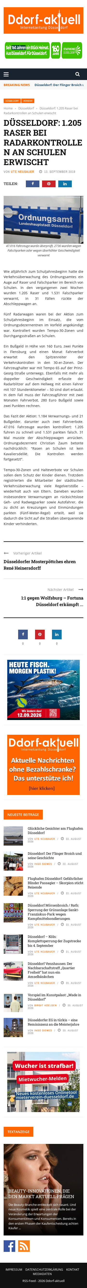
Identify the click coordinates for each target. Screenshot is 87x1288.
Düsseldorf (12, 100)
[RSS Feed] (24, 1245)
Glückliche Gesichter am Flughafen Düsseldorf (55, 830)
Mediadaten (42, 1274)
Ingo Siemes (43, 864)
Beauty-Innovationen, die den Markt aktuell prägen (41, 1193)
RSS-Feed (29, 1281)
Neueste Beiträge (23, 814)
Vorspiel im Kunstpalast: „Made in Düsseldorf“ (54, 997)
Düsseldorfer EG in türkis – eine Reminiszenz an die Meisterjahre (53, 1022)
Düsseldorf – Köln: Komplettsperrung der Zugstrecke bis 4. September (54, 941)
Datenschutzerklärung (44, 1270)
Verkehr (27, 100)
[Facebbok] (9, 1245)
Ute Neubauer (22, 172)
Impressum (14, 1270)
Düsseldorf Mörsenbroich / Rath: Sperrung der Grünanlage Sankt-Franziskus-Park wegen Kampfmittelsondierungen (53, 912)
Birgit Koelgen (45, 1005)
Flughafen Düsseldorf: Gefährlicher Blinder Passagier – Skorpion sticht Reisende (55, 882)
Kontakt (72, 1270)
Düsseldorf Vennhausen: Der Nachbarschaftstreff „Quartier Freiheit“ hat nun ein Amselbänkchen (51, 970)
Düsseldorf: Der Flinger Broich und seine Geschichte (55, 855)
